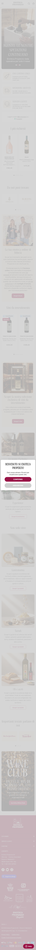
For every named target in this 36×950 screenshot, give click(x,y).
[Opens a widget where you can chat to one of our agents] (28, 946)
